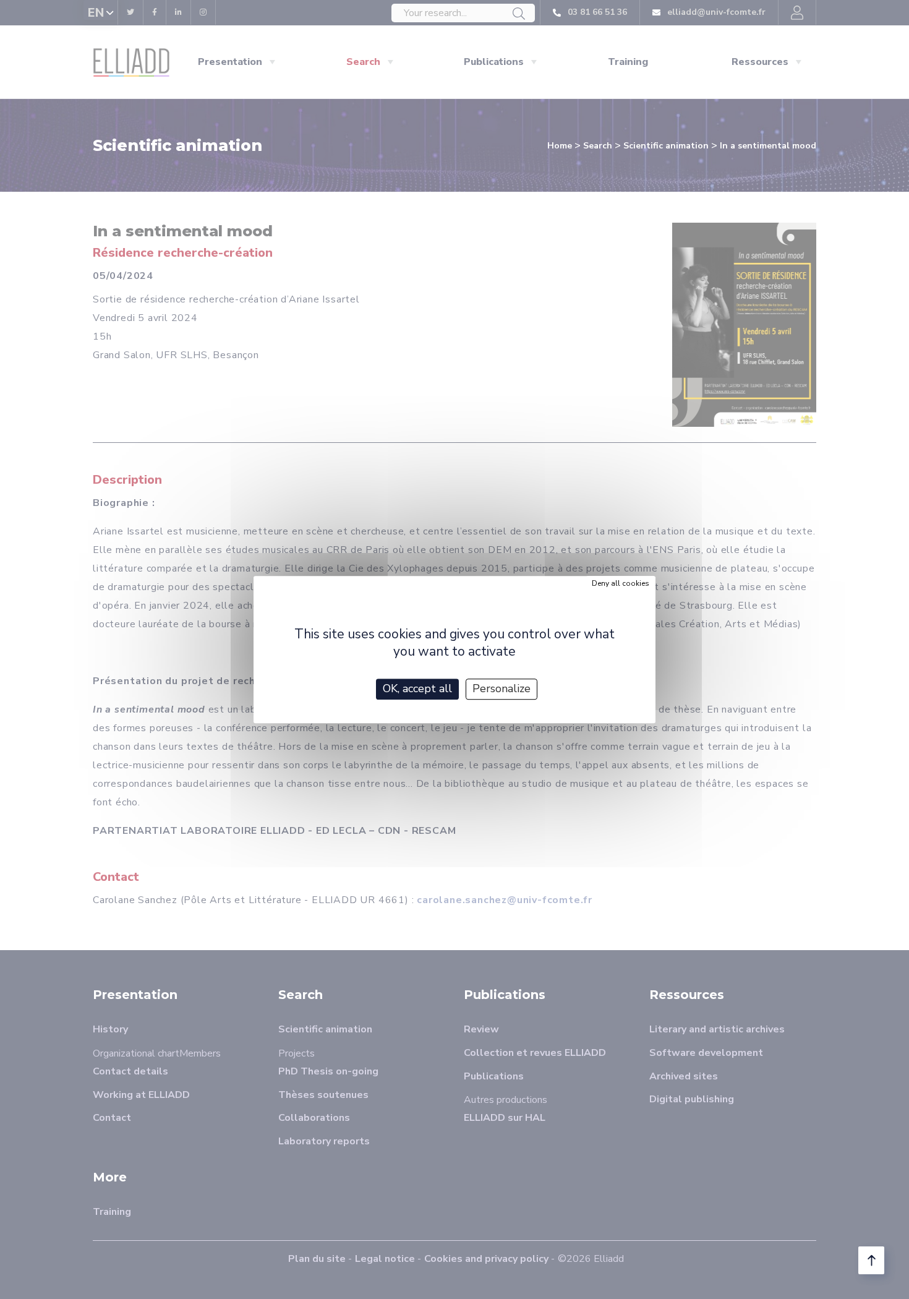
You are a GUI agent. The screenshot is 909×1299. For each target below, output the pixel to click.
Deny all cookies (620, 583)
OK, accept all (417, 688)
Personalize (501, 688)
